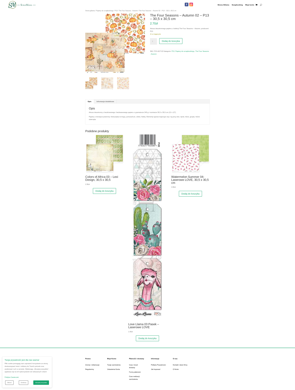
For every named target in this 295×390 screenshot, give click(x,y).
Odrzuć (9, 382)
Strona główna (90, 11)
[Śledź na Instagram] (191, 4)
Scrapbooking (237, 5)
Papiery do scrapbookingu (104, 11)
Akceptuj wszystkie (41, 382)
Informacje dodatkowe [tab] (105, 101)
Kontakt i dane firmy (180, 365)
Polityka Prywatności (158, 365)
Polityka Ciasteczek (12, 377)
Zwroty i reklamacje (92, 365)
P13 (116, 11)
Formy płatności (135, 372)
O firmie (176, 369)
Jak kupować (155, 369)
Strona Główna (223, 5)
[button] (141, 17)
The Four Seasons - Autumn (128, 11)
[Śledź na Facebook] (186, 4)
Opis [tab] (89, 101)
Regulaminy (89, 369)
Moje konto (249, 5)
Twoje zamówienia (114, 365)
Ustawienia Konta (113, 369)
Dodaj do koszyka (171, 41)
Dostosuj (23, 382)
